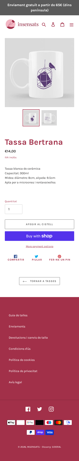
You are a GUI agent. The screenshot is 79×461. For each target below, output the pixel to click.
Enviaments (17, 326)
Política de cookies (22, 360)
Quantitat (11, 201)
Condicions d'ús (20, 349)
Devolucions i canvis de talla (28, 337)
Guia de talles (18, 315)
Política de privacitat (23, 371)
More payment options (39, 246)
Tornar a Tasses (42, 281)
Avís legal (15, 382)
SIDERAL (56, 446)
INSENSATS (33, 446)
